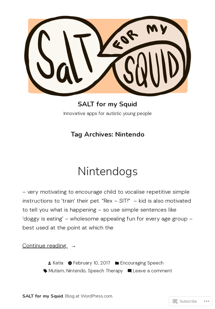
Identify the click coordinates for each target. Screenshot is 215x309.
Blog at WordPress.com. (89, 296)
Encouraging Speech (141, 263)
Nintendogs (108, 171)
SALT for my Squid (107, 104)
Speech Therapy (105, 271)
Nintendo (76, 271)
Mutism (56, 271)
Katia (58, 263)
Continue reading (45, 245)
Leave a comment (152, 271)
